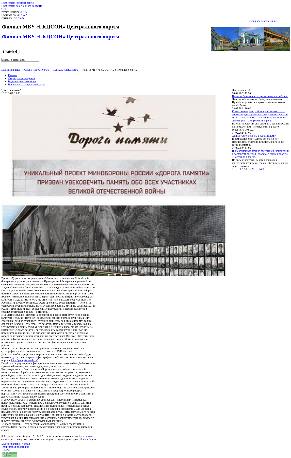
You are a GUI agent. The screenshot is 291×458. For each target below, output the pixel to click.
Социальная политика (65, 69)
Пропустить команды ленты (17, 2)
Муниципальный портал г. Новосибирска (25, 69)
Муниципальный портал (15, 443)
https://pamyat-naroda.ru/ (24, 360)
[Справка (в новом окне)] (2, 66)
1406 (261, 169)
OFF (3, 8)
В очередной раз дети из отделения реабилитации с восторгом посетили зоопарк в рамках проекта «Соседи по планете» (260, 153)
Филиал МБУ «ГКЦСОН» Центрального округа (60, 35)
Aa (15, 18)
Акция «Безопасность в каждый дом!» (254, 135)
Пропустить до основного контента (21, 5)
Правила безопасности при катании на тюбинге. (260, 96)
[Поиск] (2, 63)
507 (241, 169)
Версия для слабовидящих (263, 21)
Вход (7, 449)
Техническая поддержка (15, 446)
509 (252, 169)
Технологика (85, 436)
